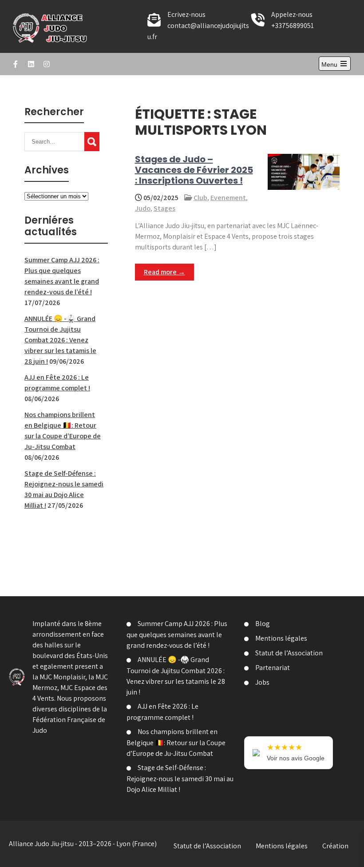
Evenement (228, 197)
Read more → (164, 272)
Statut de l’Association (289, 653)
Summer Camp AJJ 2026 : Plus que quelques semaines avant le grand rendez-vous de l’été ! (177, 634)
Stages (164, 208)
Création (335, 846)
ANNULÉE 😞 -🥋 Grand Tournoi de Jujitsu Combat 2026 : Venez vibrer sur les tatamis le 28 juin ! (60, 340)
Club (200, 197)
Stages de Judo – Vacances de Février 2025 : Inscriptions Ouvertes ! (194, 170)
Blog (262, 623)
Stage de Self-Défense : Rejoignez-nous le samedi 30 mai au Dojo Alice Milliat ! (180, 778)
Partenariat (272, 667)
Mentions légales (281, 638)
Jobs (262, 682)
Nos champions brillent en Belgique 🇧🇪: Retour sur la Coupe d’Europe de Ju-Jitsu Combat (176, 742)
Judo (142, 208)
